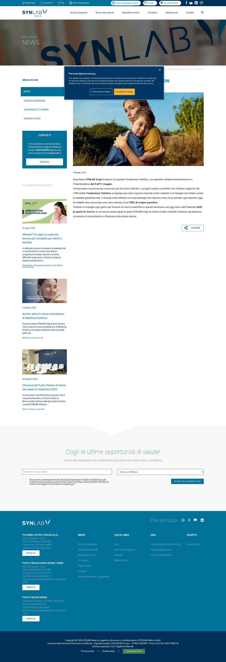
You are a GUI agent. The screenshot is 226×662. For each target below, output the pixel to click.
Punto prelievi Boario (161, 555)
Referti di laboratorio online (126, 3)
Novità (164, 69)
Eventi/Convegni (34, 100)
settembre (40, 409)
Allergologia (27, 265)
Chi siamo (83, 560)
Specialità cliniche (130, 13)
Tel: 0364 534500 (171, 3)
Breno (24, 409)
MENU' (81, 535)
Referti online (121, 560)
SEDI (153, 535)
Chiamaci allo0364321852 (34, 604)
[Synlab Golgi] (34, 15)
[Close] (159, 69)
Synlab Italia (30, 3)
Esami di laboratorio (81, 3)
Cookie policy (108, 651)
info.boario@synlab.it (41, 548)
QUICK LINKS (121, 535)
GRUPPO (192, 535)
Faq (62, 3)
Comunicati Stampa (36, 109)
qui (72, 484)
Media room (84, 565)
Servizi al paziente (87, 544)
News (27, 91)
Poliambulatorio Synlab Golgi (166, 544)
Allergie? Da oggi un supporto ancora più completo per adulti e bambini (42, 238)
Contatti (190, 13)
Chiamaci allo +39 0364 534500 (37, 545)
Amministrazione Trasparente (93, 576)
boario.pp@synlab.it (41, 576)
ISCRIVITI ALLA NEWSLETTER (187, 481)
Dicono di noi (32, 118)
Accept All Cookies (124, 92)
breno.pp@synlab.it (41, 607)
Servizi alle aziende (88, 549)
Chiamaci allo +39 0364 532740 (37, 573)
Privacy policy (87, 651)
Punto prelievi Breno (161, 549)
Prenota (151, 3)
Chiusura (31, 409)
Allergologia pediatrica (42, 265)
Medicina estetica (29, 338)
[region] (114, 83)
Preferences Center (134, 651)
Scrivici (44, 161)
